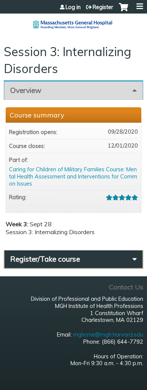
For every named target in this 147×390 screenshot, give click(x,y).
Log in (73, 7)
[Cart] (123, 11)
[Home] (73, 22)
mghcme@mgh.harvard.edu (108, 334)
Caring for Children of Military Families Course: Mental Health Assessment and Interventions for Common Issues (73, 176)
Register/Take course (45, 259)
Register (103, 7)
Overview (25, 90)
